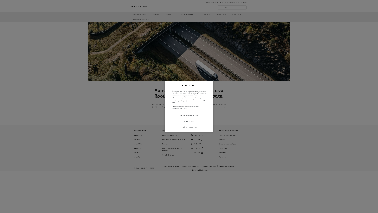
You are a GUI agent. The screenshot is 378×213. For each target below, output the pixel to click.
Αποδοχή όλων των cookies (189, 115)
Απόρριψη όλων (189, 121)
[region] (189, 106)
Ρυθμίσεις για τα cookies (189, 127)
